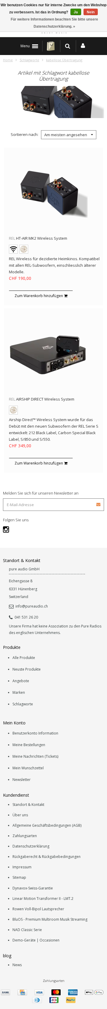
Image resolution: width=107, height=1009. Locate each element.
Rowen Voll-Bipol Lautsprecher (38, 908)
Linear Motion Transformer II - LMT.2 (42, 898)
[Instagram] (6, 529)
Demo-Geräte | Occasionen (35, 940)
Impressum (22, 867)
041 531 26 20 (26, 617)
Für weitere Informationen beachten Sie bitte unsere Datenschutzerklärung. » (54, 23)
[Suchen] (67, 46)
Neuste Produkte (26, 669)
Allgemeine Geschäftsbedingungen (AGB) (46, 825)
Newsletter (21, 779)
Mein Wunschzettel (28, 768)
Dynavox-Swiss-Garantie (32, 888)
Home (8, 60)
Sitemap (19, 877)
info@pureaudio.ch (31, 606)
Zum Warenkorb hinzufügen (39, 295)
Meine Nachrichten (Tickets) (35, 756)
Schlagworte (29, 60)
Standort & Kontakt (28, 804)
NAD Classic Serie (27, 929)
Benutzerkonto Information (35, 733)
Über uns (20, 814)
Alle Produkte (23, 657)
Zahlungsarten (24, 835)
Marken (18, 692)
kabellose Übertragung (64, 60)
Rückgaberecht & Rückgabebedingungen (46, 856)
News (17, 964)
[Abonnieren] (53, 502)
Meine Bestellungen (28, 744)
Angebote (20, 680)
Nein (91, 12)
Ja (76, 12)
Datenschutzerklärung (30, 846)
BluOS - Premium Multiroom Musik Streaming (49, 919)
